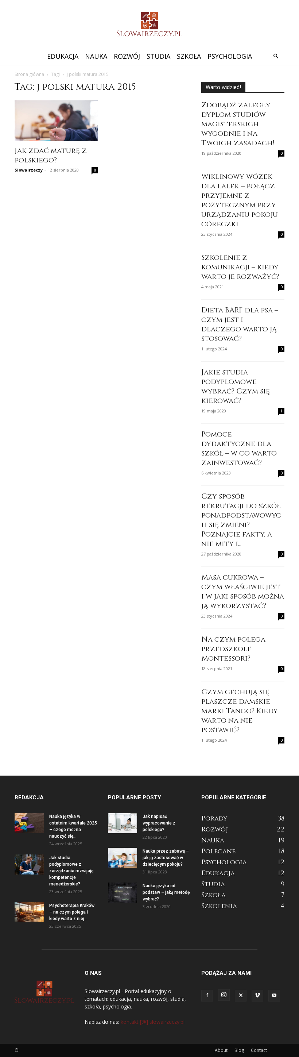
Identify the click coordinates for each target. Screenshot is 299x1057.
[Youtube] (274, 996)
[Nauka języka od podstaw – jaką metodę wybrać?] (122, 893)
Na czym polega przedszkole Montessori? (233, 648)
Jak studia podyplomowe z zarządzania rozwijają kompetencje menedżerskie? (71, 871)
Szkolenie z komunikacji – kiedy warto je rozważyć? (240, 267)
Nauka (96, 56)
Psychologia (229, 56)
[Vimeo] (257, 996)
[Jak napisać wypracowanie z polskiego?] (122, 823)
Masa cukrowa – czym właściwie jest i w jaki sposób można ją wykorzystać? (242, 591)
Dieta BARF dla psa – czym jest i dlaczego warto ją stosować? (239, 324)
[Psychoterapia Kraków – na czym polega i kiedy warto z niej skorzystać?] (29, 912)
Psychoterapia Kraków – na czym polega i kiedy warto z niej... (71, 912)
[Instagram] (224, 995)
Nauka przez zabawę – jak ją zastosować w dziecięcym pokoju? (166, 858)
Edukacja (62, 56)
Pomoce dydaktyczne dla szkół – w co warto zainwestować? (239, 448)
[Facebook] (207, 996)
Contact (259, 1050)
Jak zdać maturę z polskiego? (51, 155)
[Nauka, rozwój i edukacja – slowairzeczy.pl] (149, 24)
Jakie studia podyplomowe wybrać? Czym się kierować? (235, 386)
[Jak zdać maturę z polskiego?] (56, 120)
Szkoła (189, 56)
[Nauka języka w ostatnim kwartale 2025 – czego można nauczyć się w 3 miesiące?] (29, 823)
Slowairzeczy (29, 170)
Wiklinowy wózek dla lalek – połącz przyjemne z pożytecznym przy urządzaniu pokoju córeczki (239, 200)
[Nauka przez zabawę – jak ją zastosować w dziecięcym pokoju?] (122, 858)
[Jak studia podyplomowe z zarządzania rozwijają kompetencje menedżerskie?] (29, 864)
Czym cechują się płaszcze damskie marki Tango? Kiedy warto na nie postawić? (239, 711)
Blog (239, 1050)
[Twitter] (240, 996)
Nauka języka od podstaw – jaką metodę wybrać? (166, 892)
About (221, 1050)
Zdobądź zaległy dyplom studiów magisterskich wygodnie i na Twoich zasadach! (238, 124)
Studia (158, 56)
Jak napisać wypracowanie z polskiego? (159, 823)
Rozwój (127, 56)
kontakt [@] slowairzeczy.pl (153, 1021)
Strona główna (29, 74)
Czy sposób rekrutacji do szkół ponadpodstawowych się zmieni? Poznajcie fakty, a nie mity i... (241, 520)
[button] (275, 56)
